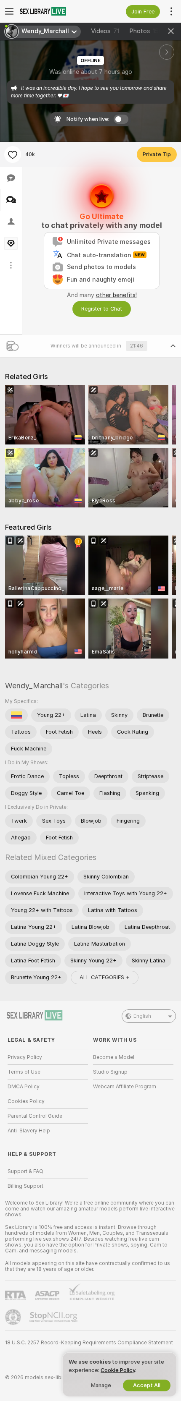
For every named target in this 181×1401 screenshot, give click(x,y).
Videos (105, 31)
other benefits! (116, 295)
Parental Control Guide (35, 1116)
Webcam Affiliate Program (124, 1087)
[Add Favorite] (12, 154)
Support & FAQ (25, 1171)
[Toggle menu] (9, 11)
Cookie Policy (118, 1370)
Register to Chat (101, 309)
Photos (145, 31)
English (142, 1016)
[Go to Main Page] (54, 11)
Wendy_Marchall (34, 685)
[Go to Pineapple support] (14, 1317)
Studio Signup (110, 1072)
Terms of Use (24, 1072)
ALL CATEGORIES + (105, 977)
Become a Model (113, 1057)
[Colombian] (16, 715)
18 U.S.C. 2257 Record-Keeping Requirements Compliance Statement (89, 1343)
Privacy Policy (25, 1057)
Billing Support (25, 1186)
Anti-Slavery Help (29, 1131)
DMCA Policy (24, 1087)
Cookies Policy (26, 1101)
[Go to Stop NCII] (54, 1317)
